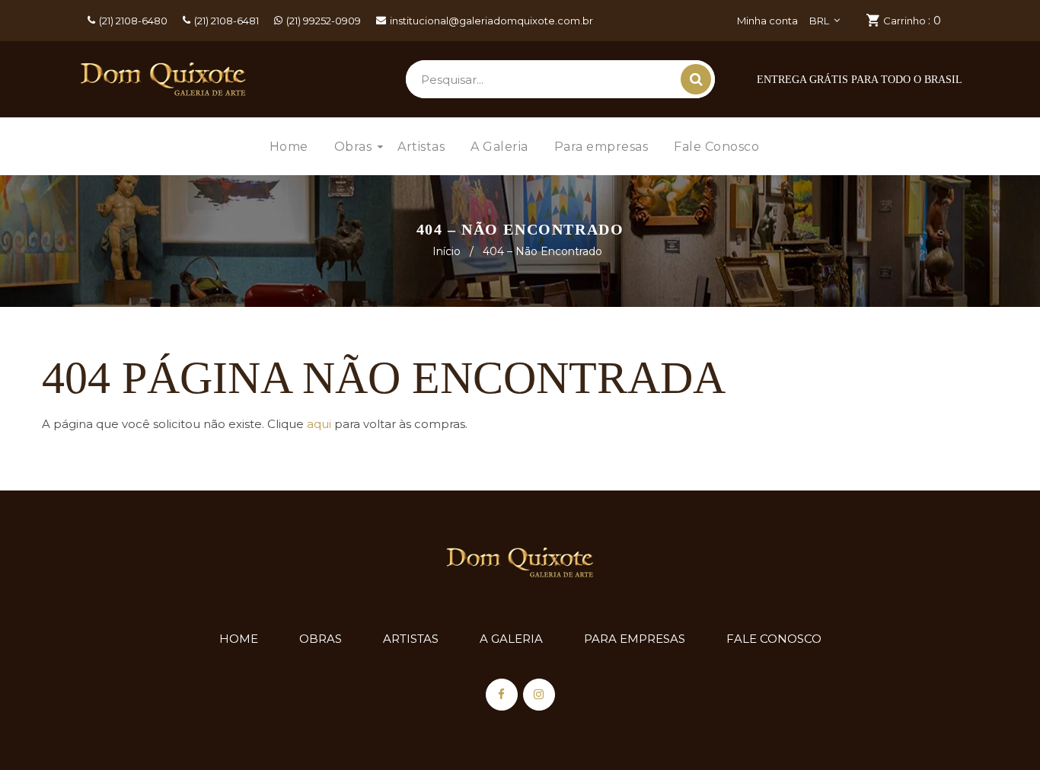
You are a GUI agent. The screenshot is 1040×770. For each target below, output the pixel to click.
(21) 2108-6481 (226, 20)
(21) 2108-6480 (133, 20)
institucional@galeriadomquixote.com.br (491, 20)
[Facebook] (502, 695)
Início (446, 251)
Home (238, 638)
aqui (319, 424)
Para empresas (634, 638)
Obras (320, 638)
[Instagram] (539, 695)
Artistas (411, 638)
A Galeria (511, 638)
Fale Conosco (773, 638)
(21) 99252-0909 (323, 20)
